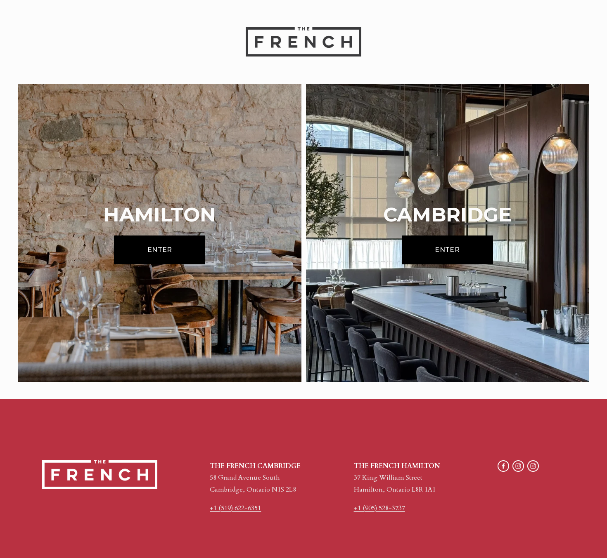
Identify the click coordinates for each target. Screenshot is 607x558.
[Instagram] (518, 466)
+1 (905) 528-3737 (379, 508)
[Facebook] (503, 466)
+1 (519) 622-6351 (235, 508)
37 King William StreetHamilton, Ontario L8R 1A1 (395, 483)
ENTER (159, 250)
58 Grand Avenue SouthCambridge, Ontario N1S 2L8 (253, 483)
